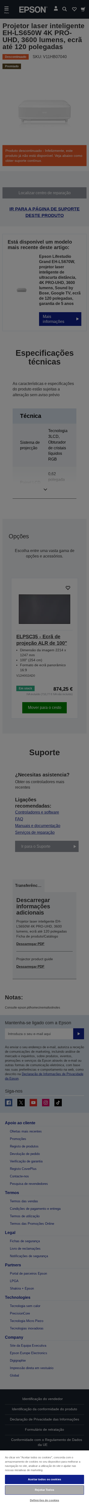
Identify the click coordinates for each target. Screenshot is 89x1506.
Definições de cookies (44, 1500)
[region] (44, 1478)
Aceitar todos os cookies (44, 1479)
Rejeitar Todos (44, 1489)
